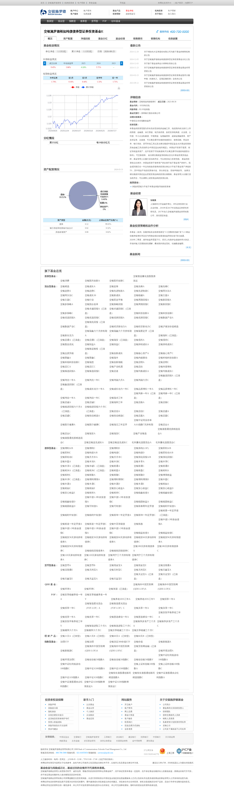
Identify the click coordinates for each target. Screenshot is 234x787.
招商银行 (144, 737)
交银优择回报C (141, 317)
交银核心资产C (165, 353)
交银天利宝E (140, 570)
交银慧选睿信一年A (119, 617)
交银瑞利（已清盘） (168, 335)
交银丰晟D (114, 484)
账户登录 (179, 3)
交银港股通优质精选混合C (71, 440)
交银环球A (65, 589)
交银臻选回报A (67, 371)
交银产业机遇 (116, 366)
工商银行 (108, 737)
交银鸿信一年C (92, 398)
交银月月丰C (115, 457)
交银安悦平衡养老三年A (169, 614)
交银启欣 (138, 366)
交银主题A (163, 295)
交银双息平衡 (116, 300)
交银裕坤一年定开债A (120, 515)
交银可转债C (115, 506)
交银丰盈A (65, 461)
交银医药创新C (116, 281)
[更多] (186, 219)
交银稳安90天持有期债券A (169, 539)
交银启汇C (90, 366)
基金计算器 (129, 715)
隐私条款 (52, 711)
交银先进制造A (116, 291)
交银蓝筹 (113, 286)
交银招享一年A (167, 599)
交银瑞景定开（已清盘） (144, 333)
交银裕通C (139, 466)
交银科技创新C (165, 313)
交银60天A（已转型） (120, 636)
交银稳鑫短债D (67, 501)
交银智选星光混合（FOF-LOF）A (94, 605)
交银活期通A (164, 565)
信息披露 (87, 14)
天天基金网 (170, 737)
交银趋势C (90, 291)
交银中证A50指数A (69, 677)
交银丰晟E (139, 484)
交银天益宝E (115, 579)
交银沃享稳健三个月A (119, 630)
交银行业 (89, 300)
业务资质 (128, 729)
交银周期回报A (141, 300)
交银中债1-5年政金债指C (119, 530)
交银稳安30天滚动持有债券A (71, 539)
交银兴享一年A (141, 608)
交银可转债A (91, 506)
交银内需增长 (165, 366)
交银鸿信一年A (67, 398)
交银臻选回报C (92, 371)
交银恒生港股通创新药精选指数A (120, 675)
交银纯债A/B (91, 452)
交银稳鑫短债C (165, 493)
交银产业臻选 (140, 433)
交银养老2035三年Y (145, 599)
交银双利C (65, 452)
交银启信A (114, 411)
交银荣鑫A (65, 358)
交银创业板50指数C (119, 659)
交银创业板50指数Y (143, 659)
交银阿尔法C (66, 295)
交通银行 (77, 737)
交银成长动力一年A (94, 389)
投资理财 (116, 14)
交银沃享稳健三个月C (142, 630)
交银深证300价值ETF (119, 642)
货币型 (94, 21)
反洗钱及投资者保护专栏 (58, 718)
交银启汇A (65, 366)
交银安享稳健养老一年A (71, 596)
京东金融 (75, 741)
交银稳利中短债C (68, 515)
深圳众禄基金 (106, 741)
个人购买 (90, 711)
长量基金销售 (122, 741)
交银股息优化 (67, 344)
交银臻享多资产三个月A (144, 623)
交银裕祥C (114, 493)
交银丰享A (139, 461)
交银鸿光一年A (67, 380)
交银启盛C (65, 416)
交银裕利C (65, 475)
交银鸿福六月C (141, 380)
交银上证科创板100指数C (169, 666)
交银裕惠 (138, 524)
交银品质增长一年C (168, 389)
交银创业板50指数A (94, 659)
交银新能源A (164, 642)
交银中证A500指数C (119, 668)
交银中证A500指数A (95, 668)
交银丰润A (90, 461)
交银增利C (90, 448)
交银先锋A (139, 286)
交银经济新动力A (118, 326)
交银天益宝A (91, 579)
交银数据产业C (67, 326)
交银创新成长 (116, 353)
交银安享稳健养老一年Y (96, 596)
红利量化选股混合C (165, 442)
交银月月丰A (91, 457)
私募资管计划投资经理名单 (174, 722)
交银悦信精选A (92, 416)
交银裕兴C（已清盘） (95, 470)
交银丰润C (114, 461)
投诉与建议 (53, 729)
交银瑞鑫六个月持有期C (120, 333)
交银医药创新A (92, 281)
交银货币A (65, 565)
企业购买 (90, 715)
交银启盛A (163, 411)
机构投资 (159, 11)
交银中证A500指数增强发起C (118, 684)
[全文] (188, 247)
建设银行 (132, 737)
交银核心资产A (141, 353)
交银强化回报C (165, 457)
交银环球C (89, 589)
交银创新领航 (116, 362)
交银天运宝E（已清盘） (168, 576)
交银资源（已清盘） (119, 589)
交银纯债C (114, 452)
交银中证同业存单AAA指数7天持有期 (143, 422)
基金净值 (129, 11)
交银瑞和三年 (116, 402)
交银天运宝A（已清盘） (143, 576)
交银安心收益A (116, 488)
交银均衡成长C (165, 371)
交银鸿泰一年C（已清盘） (169, 395)
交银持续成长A (141, 344)
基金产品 (116, 11)
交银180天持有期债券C (167, 548)
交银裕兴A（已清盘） (71, 470)
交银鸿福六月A (116, 380)
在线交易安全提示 (56, 715)
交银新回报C (164, 304)
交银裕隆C (114, 475)
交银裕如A (163, 484)
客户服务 (128, 718)
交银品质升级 (67, 353)
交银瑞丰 (113, 358)
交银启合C (65, 433)
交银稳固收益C (165, 501)
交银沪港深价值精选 (168, 326)
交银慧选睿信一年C (143, 617)
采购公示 (166, 725)
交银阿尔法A (164, 291)
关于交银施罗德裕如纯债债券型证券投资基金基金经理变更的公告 (167, 85)
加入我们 (172, 14)
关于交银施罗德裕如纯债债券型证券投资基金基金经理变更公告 (167, 69)
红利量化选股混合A (141, 442)
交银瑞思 (89, 362)
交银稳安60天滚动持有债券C (145, 539)
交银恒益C (114, 344)
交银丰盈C (163, 479)
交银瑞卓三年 (116, 398)
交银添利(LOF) (141, 448)
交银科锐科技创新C (70, 362)
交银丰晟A (65, 484)
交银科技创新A (141, 313)
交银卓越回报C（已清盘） (120, 311)
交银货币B (90, 565)
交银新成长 (115, 295)
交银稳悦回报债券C (119, 550)
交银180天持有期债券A (143, 548)
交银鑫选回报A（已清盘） (169, 377)
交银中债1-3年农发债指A (95, 499)
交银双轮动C (66, 457)
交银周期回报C (141, 304)
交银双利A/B (164, 448)
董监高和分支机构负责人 (173, 708)
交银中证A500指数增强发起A (94, 684)
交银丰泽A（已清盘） (71, 466)
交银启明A (139, 362)
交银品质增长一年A (143, 389)
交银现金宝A (115, 565)
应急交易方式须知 (132, 725)
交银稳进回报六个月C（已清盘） (95, 409)
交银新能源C (66, 650)
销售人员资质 (168, 718)
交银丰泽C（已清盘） (71, 479)
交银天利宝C (115, 570)
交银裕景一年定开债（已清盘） (168, 512)
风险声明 (52, 704)
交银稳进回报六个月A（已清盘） (71, 409)
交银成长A (90, 286)
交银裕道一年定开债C (95, 524)
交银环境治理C (67, 659)
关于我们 (159, 14)
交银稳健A (139, 295)
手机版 (122, 3)
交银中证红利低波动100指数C (70, 666)
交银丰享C (163, 461)
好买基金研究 (90, 741)
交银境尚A (139, 340)
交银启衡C (163, 402)
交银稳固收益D (67, 506)
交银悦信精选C (116, 416)
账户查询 (87, 11)
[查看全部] (185, 90)
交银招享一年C (67, 608)
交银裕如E (90, 488)
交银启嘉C (163, 416)
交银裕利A (163, 470)
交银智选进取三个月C (120, 626)
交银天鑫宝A (164, 570)
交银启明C (163, 362)
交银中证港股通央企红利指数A (167, 675)
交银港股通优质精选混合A (169, 431)
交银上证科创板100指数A (144, 666)
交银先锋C (163, 286)
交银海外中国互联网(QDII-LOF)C (168, 586)
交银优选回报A (67, 317)
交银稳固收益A (141, 501)
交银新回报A (164, 300)
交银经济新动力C (142, 326)
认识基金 (90, 704)
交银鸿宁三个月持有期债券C (143, 557)
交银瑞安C (114, 433)
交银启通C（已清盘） (95, 340)
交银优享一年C (92, 617)
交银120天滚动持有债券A (71, 557)
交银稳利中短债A (167, 506)
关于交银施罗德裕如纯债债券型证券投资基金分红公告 (167, 59)
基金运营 (90, 708)
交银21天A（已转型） (71, 636)
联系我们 (128, 722)
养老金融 (92, 3)
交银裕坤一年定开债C (144, 515)
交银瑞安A (90, 433)
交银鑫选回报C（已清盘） (71, 386)
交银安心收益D (165, 488)
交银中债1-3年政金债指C (70, 530)
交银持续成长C (165, 344)
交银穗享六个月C (92, 630)
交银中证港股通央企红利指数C (71, 684)
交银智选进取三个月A (95, 626)
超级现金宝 (130, 14)
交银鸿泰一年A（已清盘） (145, 395)
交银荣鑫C (90, 358)
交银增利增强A (92, 479)
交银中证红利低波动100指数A (168, 657)
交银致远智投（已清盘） (95, 351)
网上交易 (128, 711)
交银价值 (138, 642)
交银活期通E (66, 570)
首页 (42, 3)
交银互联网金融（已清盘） (145, 648)
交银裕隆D (139, 475)
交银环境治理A (165, 650)
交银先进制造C (141, 291)
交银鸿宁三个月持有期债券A (119, 557)
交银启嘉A (139, 416)
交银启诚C (90, 402)
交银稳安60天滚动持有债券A (120, 539)
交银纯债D (139, 452)
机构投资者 (69, 3)
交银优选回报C (92, 317)
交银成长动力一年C (119, 389)
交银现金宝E (140, 565)
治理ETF (64, 642)
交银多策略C (66, 313)
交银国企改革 (91, 304)
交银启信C (139, 411)
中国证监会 (64, 737)
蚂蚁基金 (63, 741)
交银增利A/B (66, 448)
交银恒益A (90, 344)
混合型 (61, 21)
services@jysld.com (105, 753)
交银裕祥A (90, 493)
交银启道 (113, 371)
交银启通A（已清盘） (71, 340)
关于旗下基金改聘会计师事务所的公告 (160, 63)
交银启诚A (65, 402)
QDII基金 (115, 21)
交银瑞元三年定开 (118, 424)
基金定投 (90, 718)
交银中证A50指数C (94, 677)
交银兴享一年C (165, 608)
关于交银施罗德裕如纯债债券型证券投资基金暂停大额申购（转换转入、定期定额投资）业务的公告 (167, 77)
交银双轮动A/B (165, 452)
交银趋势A (65, 291)
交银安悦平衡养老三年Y (71, 623)
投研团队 (166, 711)
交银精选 (64, 286)
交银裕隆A (90, 475)
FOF (105, 21)
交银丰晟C (90, 484)
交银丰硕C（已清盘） (95, 466)
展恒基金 (150, 741)
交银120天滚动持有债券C (94, 557)
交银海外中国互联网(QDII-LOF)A (143, 586)
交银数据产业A (165, 317)
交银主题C (65, 300)
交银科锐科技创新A (168, 358)
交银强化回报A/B (142, 457)
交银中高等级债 (117, 524)
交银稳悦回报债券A (94, 550)
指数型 (72, 21)
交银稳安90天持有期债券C (71, 548)
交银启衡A (139, 402)
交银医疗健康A (67, 424)
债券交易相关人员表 (171, 715)
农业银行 (120, 737)
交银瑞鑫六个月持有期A (96, 333)
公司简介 (166, 704)
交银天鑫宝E (66, 579)
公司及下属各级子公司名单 (174, 729)
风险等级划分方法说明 (57, 725)
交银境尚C (163, 340)
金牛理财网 (137, 741)
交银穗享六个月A (69, 630)
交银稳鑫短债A (141, 493)
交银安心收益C (141, 488)
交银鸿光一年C (92, 380)
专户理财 (81, 3)
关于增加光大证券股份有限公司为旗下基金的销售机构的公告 (167, 53)
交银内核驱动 (140, 358)
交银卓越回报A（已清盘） (95, 311)
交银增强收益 (165, 475)
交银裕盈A (114, 470)
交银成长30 (90, 295)
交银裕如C (65, 488)
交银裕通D (163, 466)
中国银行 (157, 737)
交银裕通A (114, 466)
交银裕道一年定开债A (71, 524)
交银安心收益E (67, 493)
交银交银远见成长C (117, 442)
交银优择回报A (116, 317)
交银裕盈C (139, 470)
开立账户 (128, 704)
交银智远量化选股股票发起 (144, 278)
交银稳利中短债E (93, 515)
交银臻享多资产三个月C (168, 623)
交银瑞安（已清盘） (119, 340)
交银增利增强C (116, 479)
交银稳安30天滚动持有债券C (96, 539)
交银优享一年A (67, 617)
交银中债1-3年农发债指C (119, 499)
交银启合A (163, 424)
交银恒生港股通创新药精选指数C (144, 675)
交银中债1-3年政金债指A (168, 521)
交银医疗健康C (92, 424)
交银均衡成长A (141, 371)
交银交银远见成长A (94, 442)
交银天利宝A (91, 570)
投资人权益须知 (55, 722)
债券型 (83, 21)
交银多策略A (66, 304)
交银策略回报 (116, 304)
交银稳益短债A (141, 533)
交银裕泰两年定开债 (144, 506)
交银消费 (64, 281)
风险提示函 (53, 708)
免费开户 (189, 3)
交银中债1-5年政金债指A (95, 530)
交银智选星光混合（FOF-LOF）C (118, 605)
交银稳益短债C (165, 533)
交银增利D (114, 448)
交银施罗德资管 (54, 3)
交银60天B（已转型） (144, 636)
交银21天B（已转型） (95, 636)
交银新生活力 (67, 335)
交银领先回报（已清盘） (95, 324)
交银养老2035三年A (120, 599)
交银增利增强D (141, 479)
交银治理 (89, 642)
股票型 (50, 21)
